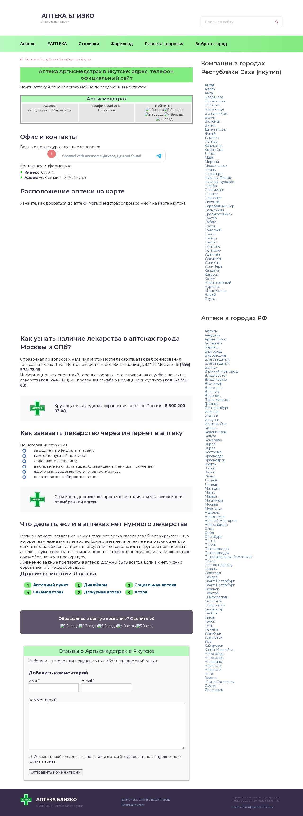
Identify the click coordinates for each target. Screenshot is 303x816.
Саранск (212, 589)
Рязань (211, 569)
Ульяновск (213, 637)
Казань (210, 428)
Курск (210, 468)
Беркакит (213, 105)
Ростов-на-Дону (218, 565)
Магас (210, 492)
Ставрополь (215, 605)
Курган (211, 464)
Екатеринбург (217, 408)
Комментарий (43, 700)
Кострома (213, 452)
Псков (210, 561)
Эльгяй (210, 295)
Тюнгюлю (213, 250)
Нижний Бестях (218, 178)
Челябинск (214, 662)
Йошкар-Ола (216, 424)
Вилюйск (212, 121)
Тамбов (211, 613)
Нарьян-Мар (215, 516)
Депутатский (216, 129)
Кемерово (213, 440)
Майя (209, 158)
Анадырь (212, 335)
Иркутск (212, 420)
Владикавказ (216, 379)
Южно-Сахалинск (219, 682)
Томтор (211, 242)
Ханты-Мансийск (219, 649)
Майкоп (211, 496)
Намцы (210, 170)
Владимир (213, 383)
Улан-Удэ (213, 633)
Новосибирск (216, 525)
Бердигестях (216, 101)
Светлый (212, 202)
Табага (210, 222)
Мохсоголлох (216, 166)
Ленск (210, 153)
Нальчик (212, 512)
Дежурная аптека (103, 592)
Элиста (211, 678)
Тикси (210, 226)
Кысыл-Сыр (214, 149)
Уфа (208, 641)
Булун (210, 117)
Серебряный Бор (219, 206)
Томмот (211, 238)
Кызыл (210, 476)
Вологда (212, 392)
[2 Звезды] (173, 110)
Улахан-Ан (213, 258)
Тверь (210, 617)
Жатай (210, 133)
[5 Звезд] (164, 119)
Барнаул (212, 347)
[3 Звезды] (154, 114)
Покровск (213, 198)
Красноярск (215, 460)
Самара (211, 577)
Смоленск (213, 601)
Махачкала (214, 500)
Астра (140, 592)
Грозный (212, 404)
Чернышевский (218, 282)
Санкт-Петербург (220, 581)
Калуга (210, 436)
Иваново (212, 412)
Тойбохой (213, 230)
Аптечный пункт (50, 585)
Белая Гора (214, 97)
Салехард (213, 573)
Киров (210, 444)
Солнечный (214, 210)
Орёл (209, 533)
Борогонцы (214, 109)
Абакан (211, 331)
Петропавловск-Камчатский (229, 557)
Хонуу (210, 278)
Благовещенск (217, 359)
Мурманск (213, 508)
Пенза (210, 541)
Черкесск (213, 666)
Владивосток (216, 375)
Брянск (211, 367)
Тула (209, 625)
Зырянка (212, 137)
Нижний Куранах (219, 182)
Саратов (212, 593)
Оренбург (213, 537)
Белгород (213, 351)
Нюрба (211, 186)
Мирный (212, 162)
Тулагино (212, 246)
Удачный (212, 254)
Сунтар (211, 218)
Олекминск (214, 190)
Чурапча (212, 286)
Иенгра (211, 141)
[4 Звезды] (173, 114)
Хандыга (212, 270)
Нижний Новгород (221, 520)
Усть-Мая (212, 262)
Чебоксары (214, 653)
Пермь (210, 545)
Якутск (211, 299)
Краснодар (214, 456)
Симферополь (216, 597)
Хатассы (211, 274)
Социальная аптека (155, 585)
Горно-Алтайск (217, 400)
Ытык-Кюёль (215, 291)
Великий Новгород (221, 371)
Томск (210, 621)
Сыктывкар (214, 609)
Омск (209, 529)
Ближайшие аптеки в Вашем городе (146, 799)
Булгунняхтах (216, 113)
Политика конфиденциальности (253, 807)
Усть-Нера (213, 266)
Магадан (212, 488)
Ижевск (211, 416)
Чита (209, 674)
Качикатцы (214, 145)
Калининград (216, 432)
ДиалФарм (95, 585)
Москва (211, 504)
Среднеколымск (218, 214)
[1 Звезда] (155, 110)
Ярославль (214, 690)
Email (88, 680)
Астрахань (213, 343)
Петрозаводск (217, 549)
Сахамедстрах (48, 592)
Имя (34, 680)
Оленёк (211, 194)
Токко (210, 234)
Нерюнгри (214, 174)
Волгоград (214, 387)
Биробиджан (216, 355)
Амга (209, 93)
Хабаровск (214, 645)
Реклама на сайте (133, 805)
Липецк (211, 480)
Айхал (210, 85)
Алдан (210, 89)
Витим (210, 125)
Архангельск (215, 339)
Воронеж (213, 396)
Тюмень (211, 629)
